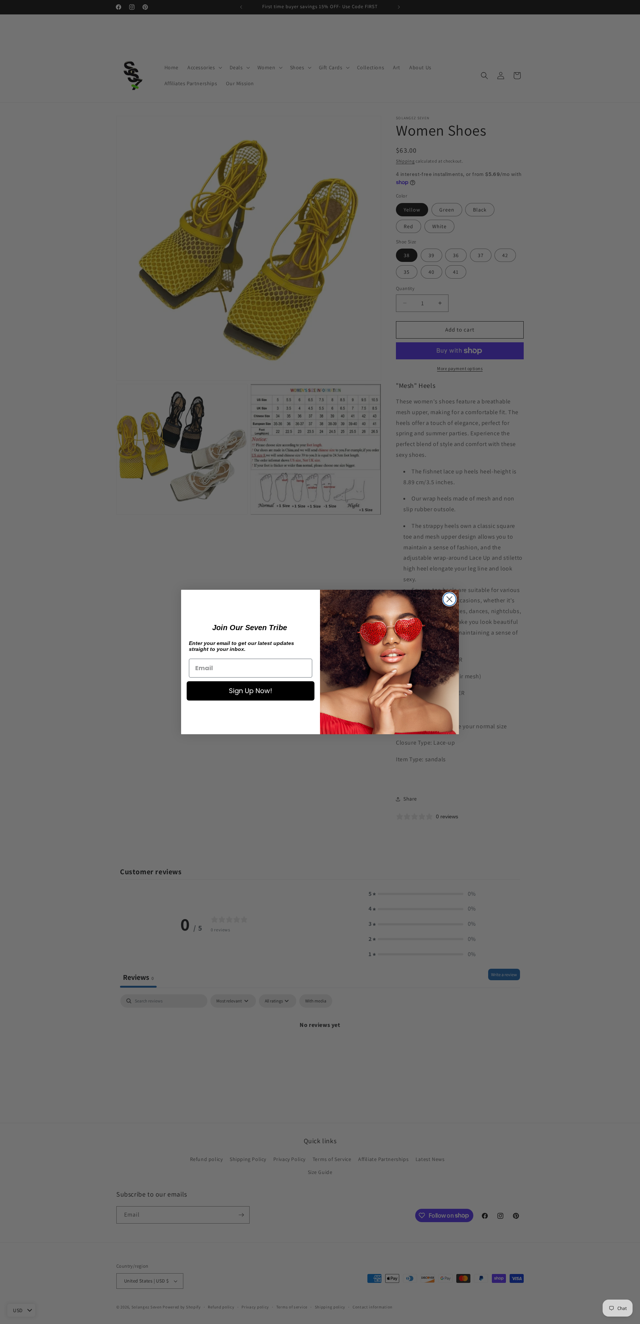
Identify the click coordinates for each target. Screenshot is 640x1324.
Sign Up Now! (250, 690)
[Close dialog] (449, 599)
